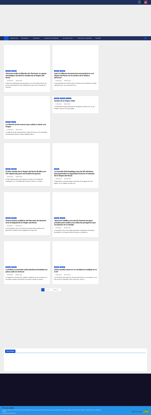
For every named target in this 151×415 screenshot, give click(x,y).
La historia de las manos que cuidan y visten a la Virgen (26, 125)
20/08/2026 (10, 176)
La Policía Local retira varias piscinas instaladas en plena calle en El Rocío (26, 271)
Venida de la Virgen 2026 (64, 101)
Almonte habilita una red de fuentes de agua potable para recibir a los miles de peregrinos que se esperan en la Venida (75, 222)
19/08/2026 (10, 225)
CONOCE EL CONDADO (84, 38)
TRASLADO (68, 98)
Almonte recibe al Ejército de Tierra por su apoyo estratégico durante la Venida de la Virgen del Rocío (26, 75)
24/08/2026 (10, 80)
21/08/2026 (58, 104)
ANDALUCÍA (14, 38)
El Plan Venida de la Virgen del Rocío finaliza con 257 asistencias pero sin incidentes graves (26, 172)
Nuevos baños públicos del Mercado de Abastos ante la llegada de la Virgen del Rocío (26, 221)
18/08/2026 (10, 274)
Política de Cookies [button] (137, 411)
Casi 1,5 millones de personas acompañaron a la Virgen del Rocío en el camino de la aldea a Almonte (74, 75)
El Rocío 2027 (68, 38)
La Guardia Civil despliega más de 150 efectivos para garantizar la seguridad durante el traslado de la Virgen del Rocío (74, 173)
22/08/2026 (10, 129)
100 (55, 290)
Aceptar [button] (146, 411)
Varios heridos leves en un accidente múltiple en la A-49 (75, 271)
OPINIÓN (98, 38)
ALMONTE (8, 70)
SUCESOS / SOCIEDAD (51, 38)
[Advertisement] (75, 24)
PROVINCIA (25, 38)
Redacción (19, 80)
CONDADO (36, 38)
